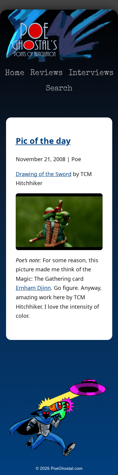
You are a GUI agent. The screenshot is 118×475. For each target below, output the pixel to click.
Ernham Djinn (33, 287)
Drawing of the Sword (43, 174)
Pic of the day (43, 140)
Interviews (91, 73)
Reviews (46, 73)
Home (14, 73)
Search (59, 89)
